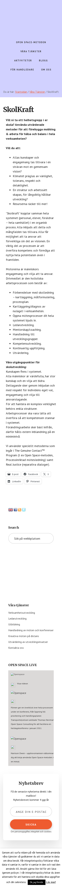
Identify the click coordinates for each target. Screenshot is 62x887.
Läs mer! (51, 882)
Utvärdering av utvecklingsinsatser (28, 642)
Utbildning (14, 624)
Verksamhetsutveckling (21, 612)
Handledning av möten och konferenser (31, 630)
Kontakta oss (16, 647)
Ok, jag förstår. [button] (36, 882)
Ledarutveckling (17, 618)
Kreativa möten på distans (23, 636)
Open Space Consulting (31, 17)
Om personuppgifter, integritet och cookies (31, 831)
